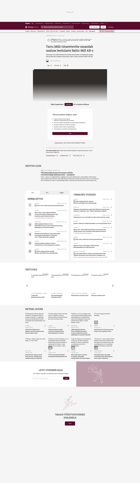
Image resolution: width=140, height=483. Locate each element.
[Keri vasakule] (27, 285)
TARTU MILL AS (77, 155)
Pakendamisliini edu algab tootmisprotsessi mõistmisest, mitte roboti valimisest (103, 356)
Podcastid (62, 31)
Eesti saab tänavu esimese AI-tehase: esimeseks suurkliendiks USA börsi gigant (80, 356)
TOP (49, 351)
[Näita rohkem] (107, 23)
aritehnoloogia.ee (85, 23)
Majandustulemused (79, 251)
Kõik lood (33, 31)
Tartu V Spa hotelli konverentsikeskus (82, 293)
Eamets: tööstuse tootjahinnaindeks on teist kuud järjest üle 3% (92, 223)
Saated (96, 325)
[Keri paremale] (113, 285)
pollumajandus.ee (39, 23)
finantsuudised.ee (95, 23)
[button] (47, 378)
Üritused (73, 31)
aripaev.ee (102, 23)
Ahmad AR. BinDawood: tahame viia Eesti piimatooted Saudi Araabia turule (34, 331)
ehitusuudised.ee (66, 23)
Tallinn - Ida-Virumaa (57, 293)
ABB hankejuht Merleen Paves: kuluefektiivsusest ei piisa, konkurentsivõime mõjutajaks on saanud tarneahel (49, 225)
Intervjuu (37, 231)
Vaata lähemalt (59, 143)
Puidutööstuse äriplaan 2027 (79, 295)
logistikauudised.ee (49, 23)
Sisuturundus (80, 31)
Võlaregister (92, 31)
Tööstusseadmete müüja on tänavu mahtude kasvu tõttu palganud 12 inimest (56, 331)
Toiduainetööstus (50, 155)
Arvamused (38, 221)
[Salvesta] (65, 203)
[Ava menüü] (32, 23)
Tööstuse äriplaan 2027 (98, 295)
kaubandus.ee (58, 23)
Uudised (37, 203)
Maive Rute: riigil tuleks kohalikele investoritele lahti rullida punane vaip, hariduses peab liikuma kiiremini (46, 214)
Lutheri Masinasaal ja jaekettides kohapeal (43, 293)
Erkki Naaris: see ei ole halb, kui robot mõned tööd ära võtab (91, 217)
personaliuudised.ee (75, 23)
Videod (68, 31)
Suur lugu (28, 351)
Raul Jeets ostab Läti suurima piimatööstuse (50, 205)
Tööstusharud (41, 31)
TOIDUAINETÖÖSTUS (51, 35)
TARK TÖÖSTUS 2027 (52, 31)
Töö (86, 31)
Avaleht (27, 31)
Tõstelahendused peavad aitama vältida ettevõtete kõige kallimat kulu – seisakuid (58, 174)
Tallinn (93, 293)
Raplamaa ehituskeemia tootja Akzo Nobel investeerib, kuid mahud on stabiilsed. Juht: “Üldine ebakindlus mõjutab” (47, 235)
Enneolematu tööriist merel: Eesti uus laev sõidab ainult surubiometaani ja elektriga (33, 356)
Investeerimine (64, 155)
